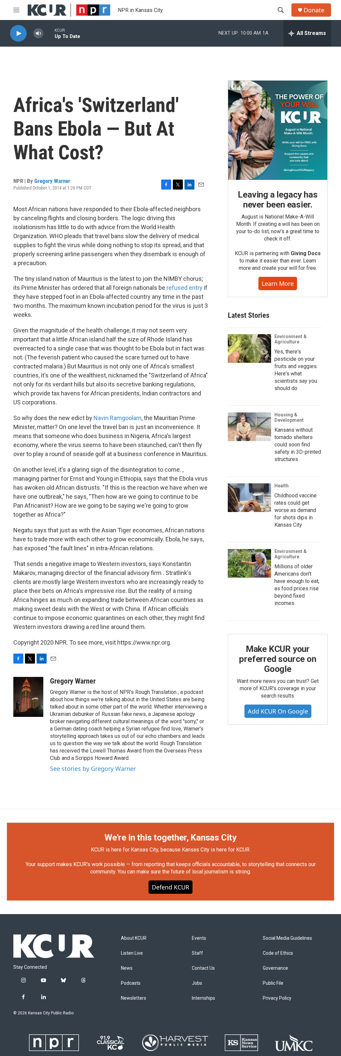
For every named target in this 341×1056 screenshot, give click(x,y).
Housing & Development (289, 417)
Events (199, 938)
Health (281, 485)
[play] (18, 33)
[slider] (49, 33)
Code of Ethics (278, 953)
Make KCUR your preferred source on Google (277, 659)
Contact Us (203, 968)
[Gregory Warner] (28, 697)
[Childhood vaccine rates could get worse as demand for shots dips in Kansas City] (249, 497)
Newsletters (133, 998)
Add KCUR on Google (278, 711)
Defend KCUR (170, 887)
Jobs (197, 983)
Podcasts (131, 983)
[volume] (38, 33)
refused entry (184, 287)
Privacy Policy (277, 998)
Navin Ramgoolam (118, 417)
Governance (275, 968)
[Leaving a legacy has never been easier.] (277, 130)
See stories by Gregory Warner (93, 769)
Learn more (278, 283)
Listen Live (132, 953)
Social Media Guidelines (287, 938)
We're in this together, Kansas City (170, 837)
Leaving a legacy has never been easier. (277, 200)
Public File (273, 983)
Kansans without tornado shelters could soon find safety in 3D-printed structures (297, 444)
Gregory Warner (52, 181)
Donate (314, 10)
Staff (197, 953)
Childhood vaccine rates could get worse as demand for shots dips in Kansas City (295, 510)
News (127, 968)
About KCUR (134, 938)
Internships (203, 998)
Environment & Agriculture (290, 339)
